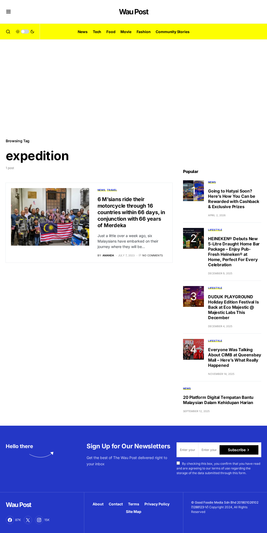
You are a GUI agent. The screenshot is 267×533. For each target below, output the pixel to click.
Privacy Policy (156, 504)
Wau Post (133, 11)
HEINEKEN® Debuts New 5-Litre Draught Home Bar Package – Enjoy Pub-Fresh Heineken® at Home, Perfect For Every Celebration (234, 251)
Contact (116, 504)
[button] (8, 12)
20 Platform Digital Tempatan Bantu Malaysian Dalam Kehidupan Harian (218, 400)
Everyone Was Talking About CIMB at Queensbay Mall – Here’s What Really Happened (234, 357)
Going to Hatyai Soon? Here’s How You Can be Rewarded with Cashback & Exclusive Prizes (233, 198)
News (101, 189)
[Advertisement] (133, 88)
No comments (152, 255)
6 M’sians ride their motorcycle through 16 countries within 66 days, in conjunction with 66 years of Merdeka (131, 212)
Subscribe (236, 450)
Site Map (133, 511)
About (98, 504)
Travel (112, 189)
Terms (133, 504)
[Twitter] (28, 520)
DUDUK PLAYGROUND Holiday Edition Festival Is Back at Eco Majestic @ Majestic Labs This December (233, 307)
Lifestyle (215, 229)
